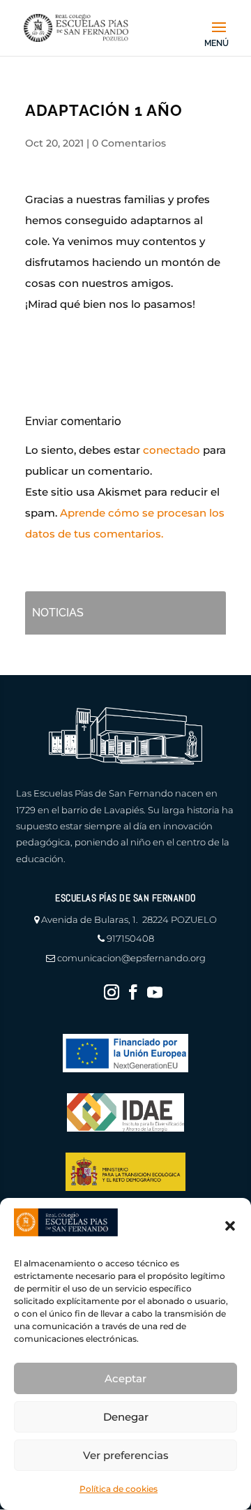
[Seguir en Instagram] (111, 992)
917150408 (130, 938)
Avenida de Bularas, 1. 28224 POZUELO (129, 919)
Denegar (126, 1416)
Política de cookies (118, 1488)
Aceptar (125, 1378)
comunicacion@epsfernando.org (131, 957)
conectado (171, 450)
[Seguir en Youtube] (154, 992)
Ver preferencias (126, 1455)
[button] (230, 1226)
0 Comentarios (129, 143)
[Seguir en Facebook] (133, 992)
